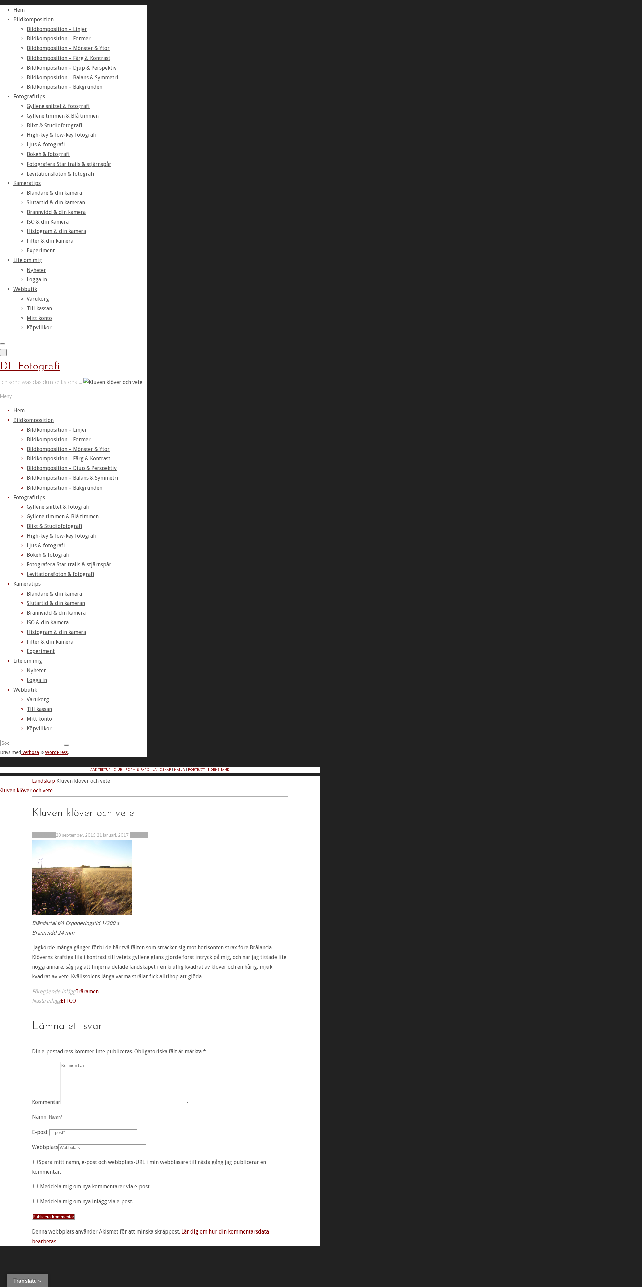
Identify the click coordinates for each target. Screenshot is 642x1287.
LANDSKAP (161, 770)
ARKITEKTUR (100, 770)
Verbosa (30, 752)
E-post (40, 1132)
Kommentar (46, 1102)
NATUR (179, 770)
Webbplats (45, 1147)
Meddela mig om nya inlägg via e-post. (86, 1201)
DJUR (118, 770)
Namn (39, 1117)
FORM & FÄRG (137, 770)
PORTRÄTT (196, 770)
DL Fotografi (30, 366)
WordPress (56, 752)
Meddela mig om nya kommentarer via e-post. (95, 1186)
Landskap (43, 781)
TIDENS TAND (219, 770)
